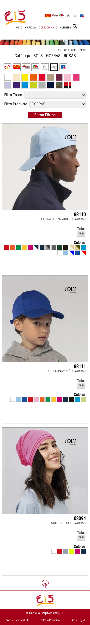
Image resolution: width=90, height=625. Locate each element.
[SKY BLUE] (65, 253)
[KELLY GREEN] (18, 247)
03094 (80, 518)
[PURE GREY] (65, 551)
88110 (80, 214)
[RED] (6, 247)
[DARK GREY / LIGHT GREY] (48, 247)
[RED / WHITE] (83, 253)
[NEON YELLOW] (71, 551)
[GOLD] (24, 247)
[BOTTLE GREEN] (59, 247)
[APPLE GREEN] (83, 399)
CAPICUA (30, 27)
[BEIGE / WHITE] (71, 247)
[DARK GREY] (54, 247)
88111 (80, 366)
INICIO (18, 27)
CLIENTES (65, 27)
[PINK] (36, 399)
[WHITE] (59, 253)
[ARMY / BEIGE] (77, 247)
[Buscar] (75, 26)
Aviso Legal (78, 620)
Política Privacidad (51, 620)
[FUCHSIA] (30, 247)
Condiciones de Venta (17, 620)
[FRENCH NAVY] (42, 247)
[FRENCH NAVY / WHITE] (36, 247)
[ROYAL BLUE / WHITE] (71, 253)
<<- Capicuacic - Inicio (71, 50)
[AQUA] (83, 247)
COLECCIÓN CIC (48, 27)
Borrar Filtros (45, 114)
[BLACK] (65, 247)
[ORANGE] (12, 247)
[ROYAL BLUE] (77, 253)
